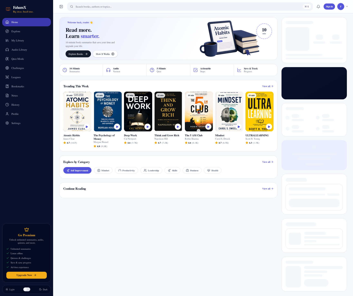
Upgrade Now (24, 275)
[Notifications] (318, 6)
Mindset (105, 170)
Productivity (128, 170)
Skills (174, 170)
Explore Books (76, 53)
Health (214, 170)
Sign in (329, 6)
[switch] (26, 289)
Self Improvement (79, 170)
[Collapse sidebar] (61, 6)
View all (266, 86)
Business (194, 170)
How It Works (103, 53)
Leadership (153, 170)
